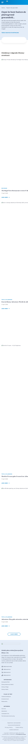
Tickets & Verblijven (6, 696)
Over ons (3, 708)
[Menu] (2, 2)
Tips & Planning (6, 299)
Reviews (4, 188)
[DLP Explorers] (14, 2)
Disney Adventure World (7, 684)
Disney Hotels (4, 689)
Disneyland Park (5, 682)
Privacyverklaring (17, 742)
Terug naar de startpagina (10, 32)
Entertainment (5, 699)
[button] (26, 712)
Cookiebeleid (9, 742)
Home (3, 7)
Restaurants (4, 701)
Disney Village (5, 686)
